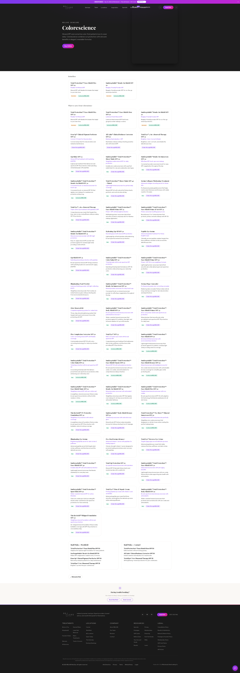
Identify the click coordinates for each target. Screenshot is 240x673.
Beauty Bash (134, 7)
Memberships (148, 630)
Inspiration (114, 7)
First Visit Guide (149, 636)
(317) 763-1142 (173, 614)
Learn (146, 645)
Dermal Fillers (77, 627)
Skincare (64, 641)
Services (87, 7)
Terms (121, 664)
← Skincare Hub (75, 577)
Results (136, 645)
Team (96, 7)
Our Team (113, 630)
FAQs (146, 640)
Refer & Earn (137, 636)
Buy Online (68, 46)
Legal (136, 664)
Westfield (89, 630)
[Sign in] (176, 7)
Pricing (146, 627)
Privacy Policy (162, 646)
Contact (143, 7)
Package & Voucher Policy (165, 636)
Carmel (88, 627)
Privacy (115, 664)
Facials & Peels (66, 635)
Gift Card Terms (162, 643)
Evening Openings (91, 643)
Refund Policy (129, 664)
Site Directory (107, 664)
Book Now (168, 7)
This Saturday (90, 640)
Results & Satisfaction (164, 630)
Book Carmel (127, 599)
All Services (65, 644)
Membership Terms (163, 640)
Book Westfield (113, 599)
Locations (104, 7)
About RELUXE (114, 627)
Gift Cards (137, 633)
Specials (124, 7)
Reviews (112, 633)
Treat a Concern (77, 641)
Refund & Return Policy (164, 633)
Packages (136, 630)
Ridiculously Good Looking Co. (170, 664)
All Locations (89, 633)
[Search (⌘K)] (160, 7)
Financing (147, 633)
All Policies (161, 649)
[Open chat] (235, 668)
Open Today (89, 636)
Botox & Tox (65, 627)
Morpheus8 (65, 630)
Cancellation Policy (163, 627)
